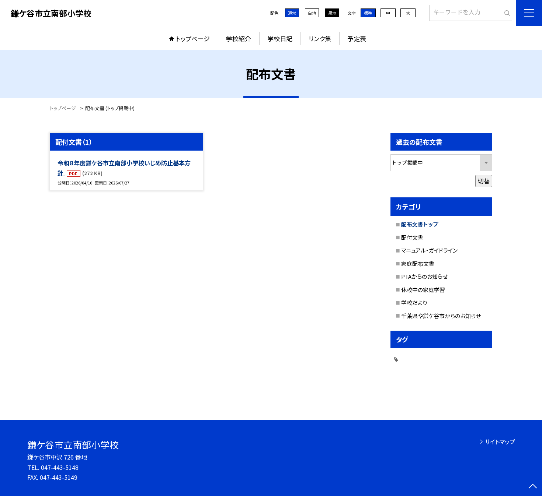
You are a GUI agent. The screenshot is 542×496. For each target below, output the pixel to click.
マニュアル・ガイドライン (429, 250)
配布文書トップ (419, 224)
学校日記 (279, 38)
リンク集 (320, 38)
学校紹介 (238, 38)
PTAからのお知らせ (424, 276)
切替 (484, 180)
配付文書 (412, 237)
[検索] (505, 11)
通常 (292, 13)
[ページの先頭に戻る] (533, 487)
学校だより (414, 302)
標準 (368, 13)
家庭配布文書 (417, 263)
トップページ (193, 38)
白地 (312, 13)
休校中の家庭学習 (423, 289)
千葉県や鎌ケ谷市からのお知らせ (441, 316)
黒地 (332, 13)
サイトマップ (499, 441)
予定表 (356, 38)
